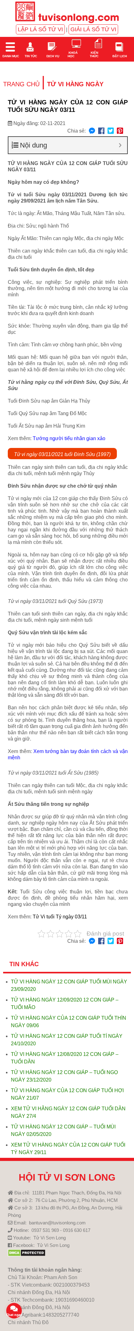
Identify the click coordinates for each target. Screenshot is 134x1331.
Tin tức (30, 56)
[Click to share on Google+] (120, 131)
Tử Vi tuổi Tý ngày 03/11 (60, 916)
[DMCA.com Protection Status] (26, 1255)
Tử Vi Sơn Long (49, 1237)
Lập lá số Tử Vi (40, 29)
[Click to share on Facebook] (101, 131)
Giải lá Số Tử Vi (93, 29)
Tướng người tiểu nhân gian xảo (69, 438)
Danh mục (10, 56)
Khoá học (73, 54)
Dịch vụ (52, 56)
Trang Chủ (21, 84)
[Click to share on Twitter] (111, 131)
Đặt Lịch (119, 56)
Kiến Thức (94, 54)
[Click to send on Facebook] (92, 131)
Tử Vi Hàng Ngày (75, 84)
